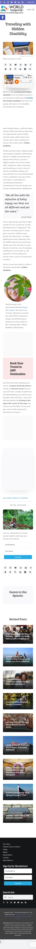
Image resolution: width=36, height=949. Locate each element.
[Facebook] (5, 65)
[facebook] (1, 2)
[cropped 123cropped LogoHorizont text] (12, 5)
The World (24, 498)
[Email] (30, 69)
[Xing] (25, 69)
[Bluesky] (15, 65)
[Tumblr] (10, 69)
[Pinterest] (15, 69)
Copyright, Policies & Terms (22, 914)
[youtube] (15, 2)
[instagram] (8, 2)
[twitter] (4, 2)
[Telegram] (5, 69)
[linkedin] (19, 2)
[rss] (22, 2)
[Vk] (20, 69)
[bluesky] (11, 2)
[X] (10, 65)
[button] (2, 17)
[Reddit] (20, 65)
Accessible (7, 498)
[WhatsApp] (30, 65)
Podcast (15, 498)
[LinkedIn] (25, 65)
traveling (29, 98)
